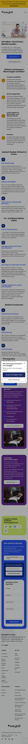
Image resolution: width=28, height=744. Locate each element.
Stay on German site (14, 379)
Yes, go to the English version (14, 374)
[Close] (25, 363)
